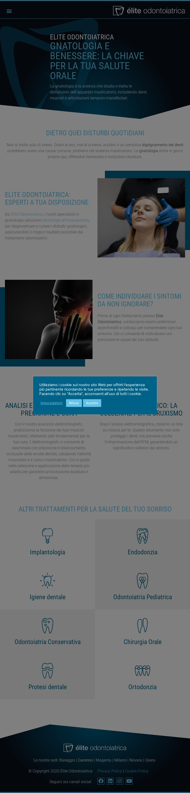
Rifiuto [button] (74, 403)
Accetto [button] (92, 403)
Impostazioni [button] (51, 403)
